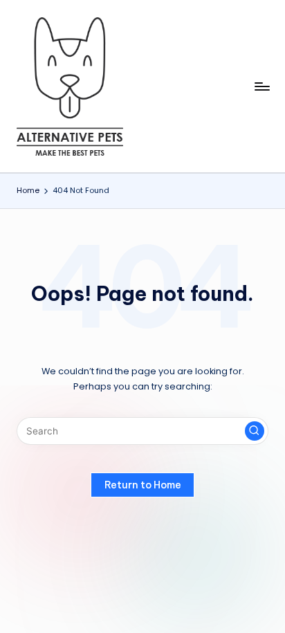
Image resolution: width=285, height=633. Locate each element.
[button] (254, 431)
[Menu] (261, 86)
